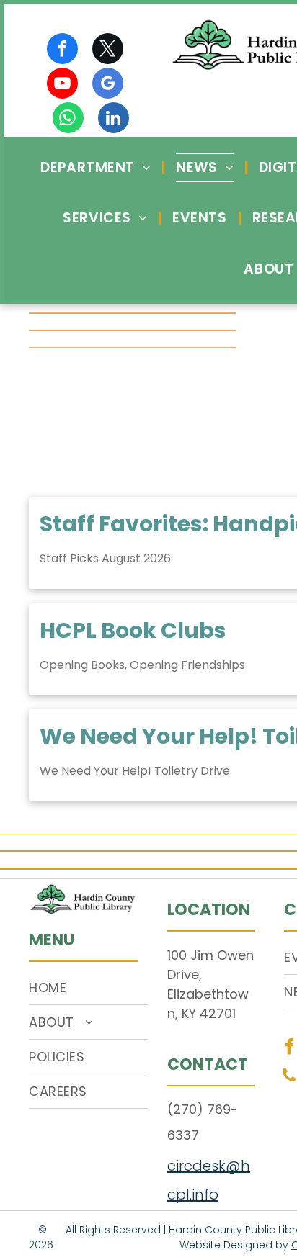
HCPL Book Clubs (133, 630)
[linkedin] (113, 119)
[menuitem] (97, 167)
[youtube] (62, 85)
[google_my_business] (107, 85)
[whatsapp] (68, 119)
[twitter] (107, 50)
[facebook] (62, 50)
